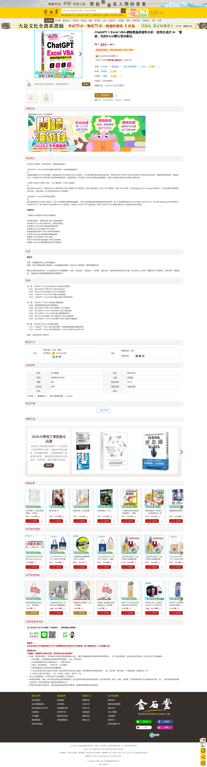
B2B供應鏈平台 (114, 724)
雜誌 (90, 20)
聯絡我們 (86, 716)
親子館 (75, 20)
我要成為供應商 (114, 704)
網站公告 (86, 720)
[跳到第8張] (77, 76)
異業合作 (111, 700)
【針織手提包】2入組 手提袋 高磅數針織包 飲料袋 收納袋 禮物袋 (153, 559)
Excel (143, 66)
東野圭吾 (80, 15)
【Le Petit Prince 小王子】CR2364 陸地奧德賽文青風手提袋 (178, 559)
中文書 (57, 20)
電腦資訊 (115, 66)
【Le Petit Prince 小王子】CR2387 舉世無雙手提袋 (58, 559)
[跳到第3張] (69, 76)
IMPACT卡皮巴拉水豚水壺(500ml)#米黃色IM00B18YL (130, 605)
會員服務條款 (62, 720)
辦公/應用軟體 (130, 66)
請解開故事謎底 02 (176, 511)
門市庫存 (118, 100)
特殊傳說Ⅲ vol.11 (104, 511)
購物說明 (86, 700)
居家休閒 (136, 20)
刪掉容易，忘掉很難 (81, 511)
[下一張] (80, 54)
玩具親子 (112, 20)
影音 (153, 20)
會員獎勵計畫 (62, 708)
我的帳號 (60, 700)
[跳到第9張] (79, 76)
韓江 (74, 15)
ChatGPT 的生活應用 (114, 85)
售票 (159, 20)
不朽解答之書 (96, 15)
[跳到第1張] (65, 76)
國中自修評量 (66, 15)
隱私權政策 (36, 720)
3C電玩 (121, 20)
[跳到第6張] (74, 76)
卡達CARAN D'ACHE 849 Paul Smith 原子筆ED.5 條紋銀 (34, 559)
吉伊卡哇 (113, 15)
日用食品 (145, 20)
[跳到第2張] (67, 76)
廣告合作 (111, 708)
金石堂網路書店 (38, 704)
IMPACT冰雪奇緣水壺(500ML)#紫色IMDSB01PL (178, 605)
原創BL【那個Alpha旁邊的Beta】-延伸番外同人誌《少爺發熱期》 (106, 605)
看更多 (86, 84)
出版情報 (35, 712)
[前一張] (36, 54)
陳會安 (104, 71)
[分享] (203, 757)
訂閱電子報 (61, 712)
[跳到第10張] (80, 76)
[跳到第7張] (75, 76)
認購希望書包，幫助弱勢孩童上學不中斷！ (115, 50)
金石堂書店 (36, 700)
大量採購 (126, 100)
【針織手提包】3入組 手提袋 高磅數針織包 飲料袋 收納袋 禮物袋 (129, 559)
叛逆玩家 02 (54, 511)
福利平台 (111, 720)
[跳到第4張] (70, 76)
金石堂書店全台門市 (40, 708)
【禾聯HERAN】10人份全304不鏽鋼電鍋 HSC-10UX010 (58, 605)
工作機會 (35, 716)
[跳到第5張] (72, 76)
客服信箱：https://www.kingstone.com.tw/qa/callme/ (103, 756)
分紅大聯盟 (112, 712)
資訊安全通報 (37, 724)
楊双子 (87, 15)
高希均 (120, 15)
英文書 (83, 20)
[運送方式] (203, 763)
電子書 (97, 20)
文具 (104, 20)
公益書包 (106, 15)
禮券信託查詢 (62, 716)
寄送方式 (86, 708)
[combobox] (91, 10)
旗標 (105, 76)
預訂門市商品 (108, 100)
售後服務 (86, 712)
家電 (128, 20)
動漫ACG (66, 20)
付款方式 (86, 704)
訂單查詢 (60, 704)
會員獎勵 (49, 20)
